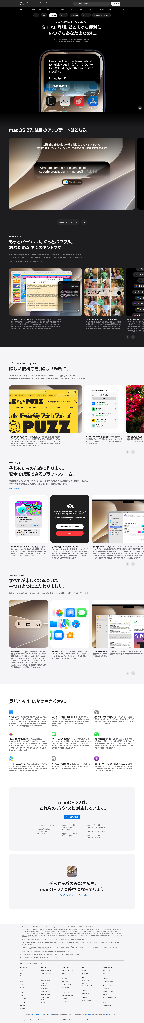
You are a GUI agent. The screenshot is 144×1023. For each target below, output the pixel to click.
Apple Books (44, 1000)
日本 (123, 1020)
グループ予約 (65, 979)
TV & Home (23, 990)
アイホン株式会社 (33, 957)
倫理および (109, 997)
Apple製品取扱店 (49, 1014)
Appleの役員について (108, 991)
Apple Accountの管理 (47, 970)
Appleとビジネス (86, 970)
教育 (104, 973)
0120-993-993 (86, 1014)
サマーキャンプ (65, 981)
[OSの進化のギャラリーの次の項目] (133, 673)
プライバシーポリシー (56, 1020)
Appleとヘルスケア (87, 993)
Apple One (44, 983)
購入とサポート (85, 983)
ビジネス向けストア (86, 973)
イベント (105, 1000)
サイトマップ (90, 1020)
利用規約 (65, 1020)
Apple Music (44, 989)
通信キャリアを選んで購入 (68, 995)
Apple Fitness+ (45, 994)
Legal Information (80, 1020)
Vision (22, 984)
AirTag (22, 993)
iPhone (22, 979)
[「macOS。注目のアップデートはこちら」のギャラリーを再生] (84, 222)
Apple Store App (66, 984)
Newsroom (106, 989)
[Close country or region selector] (123, 4)
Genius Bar (65, 973)
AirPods (22, 987)
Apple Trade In (66, 990)
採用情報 (105, 994)
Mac (21, 973)
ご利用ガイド (65, 1001)
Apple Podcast (45, 997)
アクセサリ (22, 995)
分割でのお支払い (66, 993)
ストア (21, 970)
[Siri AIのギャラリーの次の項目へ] (133, 337)
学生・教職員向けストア (87, 986)
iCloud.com (44, 976)
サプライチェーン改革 (108, 981)
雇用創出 (105, 1003)
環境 (104, 976)
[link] (53, 15)
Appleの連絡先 (107, 1005)
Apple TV (43, 986)
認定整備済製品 (65, 987)
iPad (21, 976)
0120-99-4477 (109, 1014)
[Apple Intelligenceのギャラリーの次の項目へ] (133, 452)
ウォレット (22, 1005)
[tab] (66, 222)
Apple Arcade (45, 991)
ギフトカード (23, 998)
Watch (22, 981)
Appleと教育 (85, 980)
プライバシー (106, 979)
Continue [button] (116, 4)
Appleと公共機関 (86, 1000)
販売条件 (71, 1020)
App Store (44, 1003)
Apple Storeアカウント (46, 973)
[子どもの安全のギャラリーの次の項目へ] (133, 564)
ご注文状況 (64, 998)
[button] (91, 3)
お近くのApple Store (67, 970)
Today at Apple (66, 976)
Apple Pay (23, 1008)
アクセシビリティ (107, 970)
